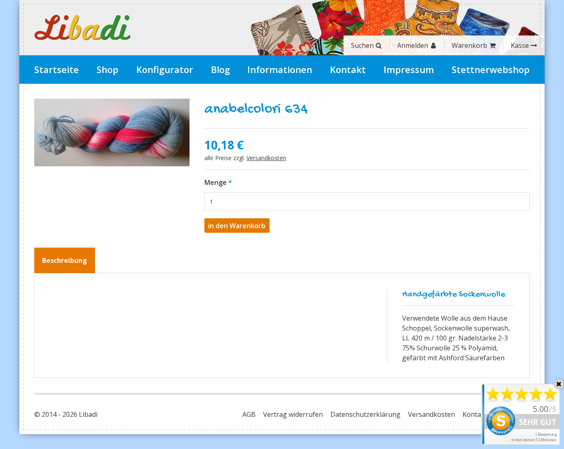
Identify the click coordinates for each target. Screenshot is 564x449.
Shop (107, 69)
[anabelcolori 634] (112, 132)
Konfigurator (164, 69)
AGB (249, 414)
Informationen (279, 69)
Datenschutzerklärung (365, 414)
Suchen (362, 45)
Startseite (56, 69)
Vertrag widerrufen (293, 414)
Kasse (520, 45)
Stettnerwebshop (491, 69)
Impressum (409, 69)
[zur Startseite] (82, 27)
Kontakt (348, 69)
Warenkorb (469, 45)
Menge (215, 182)
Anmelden (412, 45)
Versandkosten (266, 158)
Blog (220, 69)
